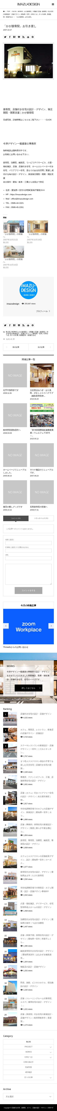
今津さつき (28, 1057)
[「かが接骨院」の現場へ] (13, 227)
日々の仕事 (14, 335)
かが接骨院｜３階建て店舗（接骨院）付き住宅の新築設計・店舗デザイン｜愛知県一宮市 (27, 333)
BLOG (8, 332)
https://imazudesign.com (21, 194)
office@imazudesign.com (22, 199)
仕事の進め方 (28, 1062)
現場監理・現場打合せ (27, 335)
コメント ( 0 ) (15, 518)
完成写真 (28, 1067)
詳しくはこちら (28, 688)
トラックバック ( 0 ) (41, 518)
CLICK (48, 120)
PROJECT (28, 1047)
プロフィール (42, 311)
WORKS (14, 332)
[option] (28, 628)
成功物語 (28, 1072)
